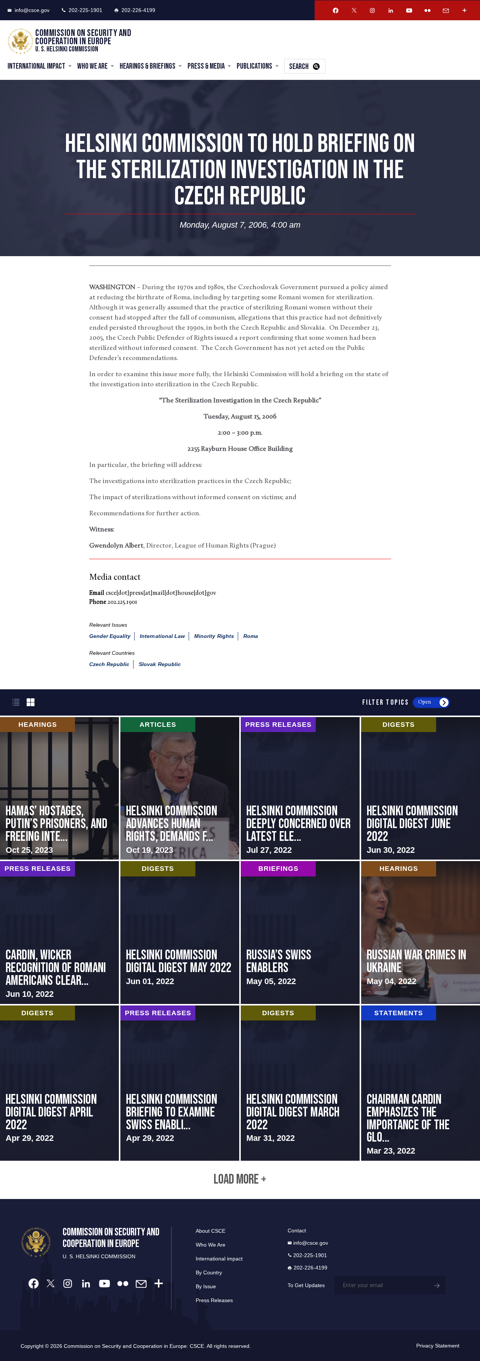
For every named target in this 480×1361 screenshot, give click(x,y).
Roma (250, 636)
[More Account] (464, 10)
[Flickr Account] (427, 10)
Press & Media (206, 66)
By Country (209, 1272)
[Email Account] (446, 10)
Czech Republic (109, 664)
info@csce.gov (32, 10)
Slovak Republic (160, 664)
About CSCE (210, 1231)
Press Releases (214, 1300)
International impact (219, 1259)
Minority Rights (214, 636)
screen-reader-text (59, 788)
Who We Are (92, 66)
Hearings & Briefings (148, 66)
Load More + (240, 1180)
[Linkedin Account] (390, 10)
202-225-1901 (85, 10)
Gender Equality (110, 636)
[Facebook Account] (335, 10)
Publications (254, 66)
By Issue (206, 1286)
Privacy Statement (437, 1346)
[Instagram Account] (372, 10)
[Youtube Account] (409, 10)
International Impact (36, 66)
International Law (162, 636)
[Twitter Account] (354, 10)
